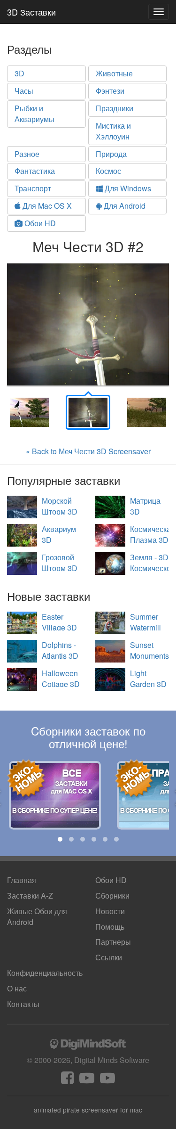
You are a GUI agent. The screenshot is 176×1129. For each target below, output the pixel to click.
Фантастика (35, 170)
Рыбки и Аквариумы (34, 113)
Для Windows (127, 188)
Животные (114, 73)
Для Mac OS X (46, 205)
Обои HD (39, 223)
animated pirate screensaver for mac (88, 1109)
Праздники (114, 108)
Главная (21, 880)
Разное (27, 153)
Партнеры (113, 941)
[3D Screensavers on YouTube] (86, 1080)
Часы (24, 90)
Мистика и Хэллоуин (113, 131)
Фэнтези (110, 90)
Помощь (109, 926)
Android (37, 916)
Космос (108, 170)
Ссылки (108, 957)
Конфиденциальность (45, 972)
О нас (17, 988)
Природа (111, 153)
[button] (60, 839)
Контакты (23, 1003)
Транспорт (33, 188)
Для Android (123, 205)
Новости (110, 911)
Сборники (112, 895)
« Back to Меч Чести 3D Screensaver (88, 451)
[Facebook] (67, 1080)
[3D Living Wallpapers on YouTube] (107, 1080)
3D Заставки (31, 12)
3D (19, 73)
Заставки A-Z (30, 895)
